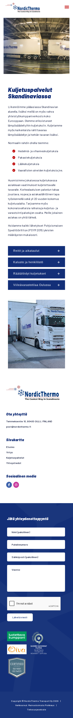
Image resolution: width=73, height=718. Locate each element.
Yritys (9, 452)
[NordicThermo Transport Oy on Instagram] (16, 485)
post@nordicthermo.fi (18, 426)
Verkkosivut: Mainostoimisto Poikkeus (34, 705)
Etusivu (10, 446)
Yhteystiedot (13, 462)
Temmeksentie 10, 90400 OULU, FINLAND (29, 421)
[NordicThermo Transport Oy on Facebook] (9, 485)
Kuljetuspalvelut (15, 457)
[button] (36, 251)
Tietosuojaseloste (36, 709)
